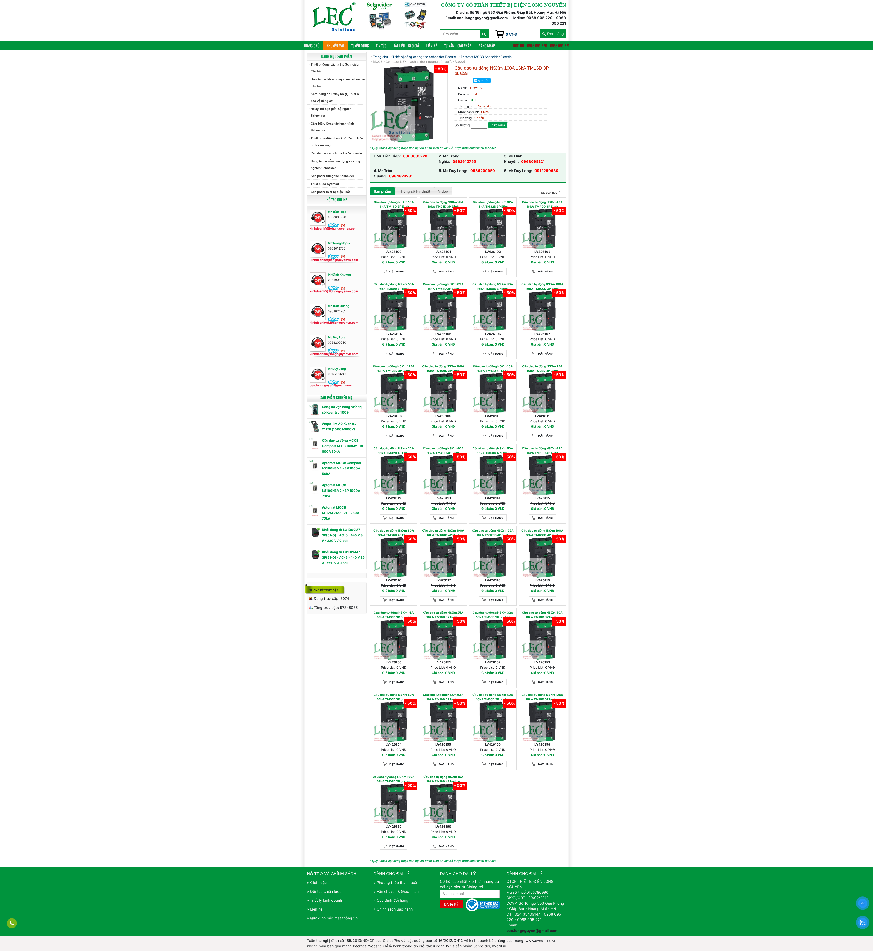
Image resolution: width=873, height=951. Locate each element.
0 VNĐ (511, 34)
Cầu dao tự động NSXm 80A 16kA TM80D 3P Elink (492, 286)
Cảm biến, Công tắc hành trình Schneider (332, 127)
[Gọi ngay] (12, 923)
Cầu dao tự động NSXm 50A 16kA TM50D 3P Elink (394, 286)
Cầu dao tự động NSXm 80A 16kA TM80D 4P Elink (393, 533)
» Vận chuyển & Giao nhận (396, 891)
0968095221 (533, 161)
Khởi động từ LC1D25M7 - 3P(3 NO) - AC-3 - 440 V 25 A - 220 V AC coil (343, 557)
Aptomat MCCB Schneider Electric (486, 57)
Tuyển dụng (360, 45)
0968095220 (415, 156)
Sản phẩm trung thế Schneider (332, 176)
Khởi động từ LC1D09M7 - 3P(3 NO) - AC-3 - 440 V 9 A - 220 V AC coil (342, 535)
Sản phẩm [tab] (382, 191)
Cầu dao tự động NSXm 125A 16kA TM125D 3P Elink (393, 368)
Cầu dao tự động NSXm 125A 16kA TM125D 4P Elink (493, 533)
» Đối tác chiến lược (324, 891)
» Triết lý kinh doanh (324, 900)
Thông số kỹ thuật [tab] (414, 191)
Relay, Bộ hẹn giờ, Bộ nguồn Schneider (331, 112)
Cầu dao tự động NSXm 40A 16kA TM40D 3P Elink (542, 204)
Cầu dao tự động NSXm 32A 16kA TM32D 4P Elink (394, 450)
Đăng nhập (487, 45)
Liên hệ (431, 45)
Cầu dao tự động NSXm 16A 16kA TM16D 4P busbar (443, 779)
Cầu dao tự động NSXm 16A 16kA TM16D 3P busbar (394, 615)
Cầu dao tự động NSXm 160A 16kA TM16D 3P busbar (394, 779)
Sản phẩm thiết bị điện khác (330, 192)
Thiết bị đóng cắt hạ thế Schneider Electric (335, 68)
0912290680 (546, 170)
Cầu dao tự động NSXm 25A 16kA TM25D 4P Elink (542, 368)
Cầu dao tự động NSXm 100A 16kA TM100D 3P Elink (542, 286)
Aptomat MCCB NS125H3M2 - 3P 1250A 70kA (340, 512)
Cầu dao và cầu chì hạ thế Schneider (336, 153)
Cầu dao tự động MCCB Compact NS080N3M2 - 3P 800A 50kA (343, 446)
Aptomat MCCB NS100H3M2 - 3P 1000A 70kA (341, 490)
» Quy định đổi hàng (391, 900)
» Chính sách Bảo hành (393, 909)
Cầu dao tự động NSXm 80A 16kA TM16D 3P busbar (492, 697)
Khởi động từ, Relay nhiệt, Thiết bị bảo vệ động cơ (335, 97)
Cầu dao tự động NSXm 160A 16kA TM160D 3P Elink (443, 368)
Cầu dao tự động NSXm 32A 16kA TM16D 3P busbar (493, 615)
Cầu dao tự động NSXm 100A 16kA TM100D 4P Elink (443, 533)
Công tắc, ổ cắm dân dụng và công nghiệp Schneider (335, 164)
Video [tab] (443, 191)
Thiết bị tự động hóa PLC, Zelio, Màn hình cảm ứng (337, 142)
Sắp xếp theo (548, 192)
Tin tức (381, 45)
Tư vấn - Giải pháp (457, 45)
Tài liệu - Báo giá (406, 45)
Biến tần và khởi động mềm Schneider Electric (338, 83)
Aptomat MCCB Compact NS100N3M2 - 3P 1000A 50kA (341, 468)
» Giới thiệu (317, 882)
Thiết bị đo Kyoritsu (325, 184)
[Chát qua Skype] (333, 225)
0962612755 (464, 161)
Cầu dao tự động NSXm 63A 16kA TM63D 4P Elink (542, 450)
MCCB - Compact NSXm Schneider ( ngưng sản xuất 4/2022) (419, 61)
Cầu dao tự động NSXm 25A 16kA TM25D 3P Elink (443, 204)
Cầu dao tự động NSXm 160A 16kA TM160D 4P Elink (542, 533)
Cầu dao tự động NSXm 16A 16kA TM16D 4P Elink (493, 368)
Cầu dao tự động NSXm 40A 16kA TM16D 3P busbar (542, 615)
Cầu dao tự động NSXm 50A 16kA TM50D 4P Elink (493, 450)
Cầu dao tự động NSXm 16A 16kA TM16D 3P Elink (394, 204)
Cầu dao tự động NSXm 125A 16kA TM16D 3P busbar (542, 697)
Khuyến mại (335, 45)
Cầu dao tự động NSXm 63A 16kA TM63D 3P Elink (443, 286)
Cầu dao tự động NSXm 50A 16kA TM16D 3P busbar (394, 697)
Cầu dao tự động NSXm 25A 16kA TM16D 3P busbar (443, 615)
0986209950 (482, 170)
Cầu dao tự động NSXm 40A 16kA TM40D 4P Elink (443, 450)
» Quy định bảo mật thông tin (332, 918)
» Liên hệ (314, 909)
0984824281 (401, 176)
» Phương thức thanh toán (396, 882)
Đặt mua (498, 125)
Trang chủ (313, 45)
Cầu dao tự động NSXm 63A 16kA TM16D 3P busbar (443, 697)
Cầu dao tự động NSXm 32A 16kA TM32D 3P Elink (493, 204)
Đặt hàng (396, 271)
